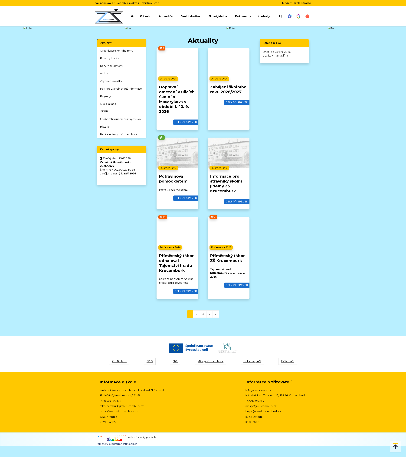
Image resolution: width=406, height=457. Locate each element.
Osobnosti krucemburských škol (120, 119)
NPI (175, 361)
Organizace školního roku (116, 50)
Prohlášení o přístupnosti (111, 443)
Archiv (104, 73)
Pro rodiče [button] (166, 16)
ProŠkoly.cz (119, 361)
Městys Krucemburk (210, 361)
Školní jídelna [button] (218, 16)
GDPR (104, 111)
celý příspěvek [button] (185, 122)
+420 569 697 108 (110, 400)
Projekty (105, 96)
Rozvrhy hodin (109, 58)
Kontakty (264, 16)
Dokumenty (243, 16)
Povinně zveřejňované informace (121, 88)
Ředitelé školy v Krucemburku (119, 134)
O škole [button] (145, 16)
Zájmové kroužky (111, 81)
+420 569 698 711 (255, 400)
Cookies (132, 443)
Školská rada (108, 103)
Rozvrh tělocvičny (111, 65)
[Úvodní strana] (132, 16)
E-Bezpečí (287, 361)
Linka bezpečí (252, 361)
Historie (105, 126)
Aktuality (106, 42)
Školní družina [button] (190, 16)
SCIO (150, 361)
